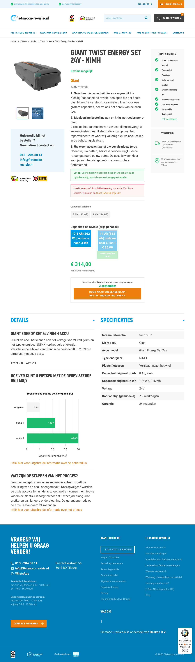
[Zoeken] (146, 18)
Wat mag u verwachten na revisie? (163, 577)
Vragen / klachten (110, 557)
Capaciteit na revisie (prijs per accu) (95, 227)
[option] (37, 76)
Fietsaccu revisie (28, 41)
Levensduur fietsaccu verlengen (162, 565)
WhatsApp (22, 573)
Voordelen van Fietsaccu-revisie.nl (163, 559)
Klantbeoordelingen (156, 553)
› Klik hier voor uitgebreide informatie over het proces (46, 510)
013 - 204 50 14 (145, 4)
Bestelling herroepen (112, 563)
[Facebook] (101, 621)
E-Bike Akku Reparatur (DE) (159, 589)
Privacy (104, 593)
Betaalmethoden (109, 575)
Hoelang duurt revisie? (157, 583)
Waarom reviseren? (155, 571)
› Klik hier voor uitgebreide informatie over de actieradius (49, 463)
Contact (178, 33)
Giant (42, 41)
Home (13, 41)
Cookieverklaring (109, 587)
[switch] (185, 650)
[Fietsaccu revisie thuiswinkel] (20, 178)
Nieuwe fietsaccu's (155, 547)
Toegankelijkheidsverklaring (115, 599)
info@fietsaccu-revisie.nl (31, 162)
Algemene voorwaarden (113, 581)
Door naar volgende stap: (107, 293)
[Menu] (190, 629)
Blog (147, 595)
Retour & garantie (110, 569)
